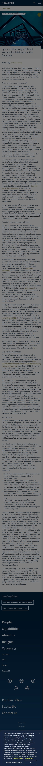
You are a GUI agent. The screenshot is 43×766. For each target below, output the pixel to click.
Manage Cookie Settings (14, 762)
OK (31, 762)
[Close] (40, 733)
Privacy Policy (17, 758)
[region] (21, 748)
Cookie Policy (29, 758)
